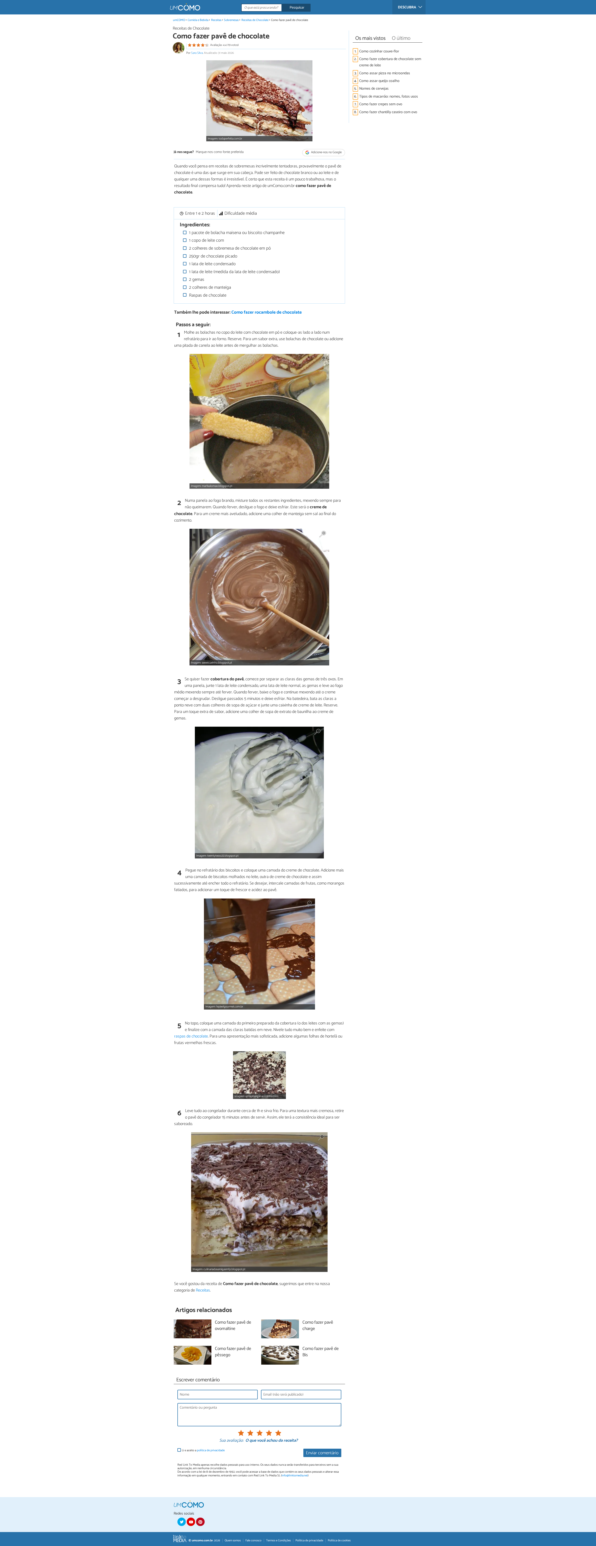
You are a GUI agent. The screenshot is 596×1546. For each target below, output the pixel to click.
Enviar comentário (322, 1453)
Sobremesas (231, 20)
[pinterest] (200, 1522)
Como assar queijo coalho (379, 81)
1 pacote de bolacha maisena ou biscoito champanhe (236, 232)
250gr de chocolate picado (212, 256)
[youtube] (191, 1522)
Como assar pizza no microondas (384, 73)
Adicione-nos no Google (326, 152)
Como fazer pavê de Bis (320, 1352)
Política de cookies (339, 1540)
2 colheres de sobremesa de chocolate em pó (229, 248)
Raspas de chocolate (207, 295)
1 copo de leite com (206, 240)
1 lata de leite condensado (212, 264)
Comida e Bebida (198, 20)
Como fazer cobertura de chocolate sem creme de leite (390, 62)
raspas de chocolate (191, 1036)
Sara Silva (197, 53)
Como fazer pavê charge (317, 1325)
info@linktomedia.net (295, 1475)
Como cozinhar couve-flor (379, 51)
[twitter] (181, 1522)
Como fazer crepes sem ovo (380, 104)
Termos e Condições (278, 1540)
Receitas (216, 20)
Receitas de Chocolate (254, 20)
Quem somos (233, 1540)
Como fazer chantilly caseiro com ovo (388, 112)
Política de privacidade (309, 1540)
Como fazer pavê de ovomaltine (233, 1325)
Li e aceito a (203, 1450)
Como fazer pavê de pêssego (233, 1352)
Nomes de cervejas (374, 88)
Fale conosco (253, 1540)
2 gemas (196, 279)
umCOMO (179, 20)
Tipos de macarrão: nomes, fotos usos (388, 96)
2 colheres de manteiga (209, 287)
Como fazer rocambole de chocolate (266, 312)
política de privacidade (211, 1450)
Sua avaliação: (231, 1440)
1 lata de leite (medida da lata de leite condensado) (234, 271)
